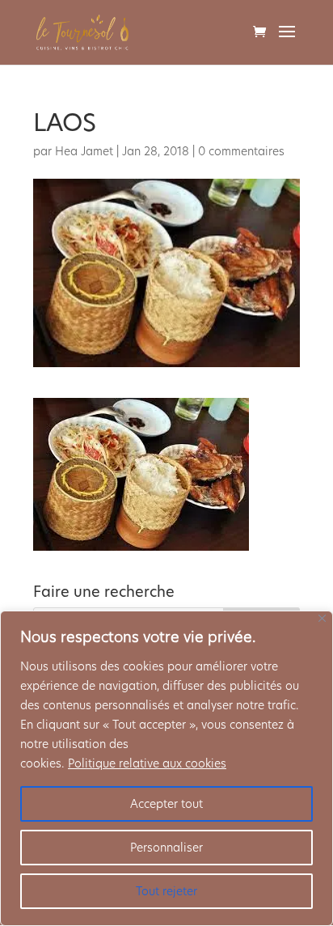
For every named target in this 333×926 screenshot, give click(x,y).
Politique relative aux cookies (147, 763)
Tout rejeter (166, 891)
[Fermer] (322, 618)
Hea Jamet (84, 151)
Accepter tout (166, 804)
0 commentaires (241, 151)
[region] (166, 768)
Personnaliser (166, 847)
